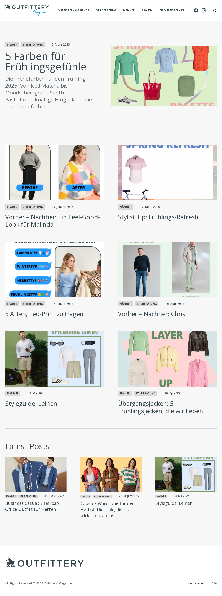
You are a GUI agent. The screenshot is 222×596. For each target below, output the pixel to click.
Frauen (147, 10)
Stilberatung (106, 10)
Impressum (196, 583)
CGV (214, 583)
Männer (129, 10)
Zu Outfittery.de (172, 10)
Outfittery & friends (73, 10)
